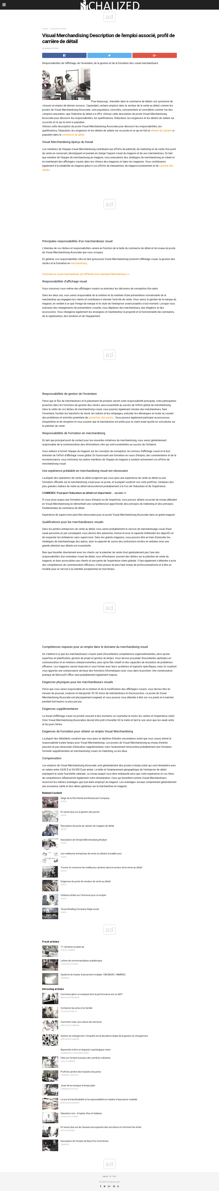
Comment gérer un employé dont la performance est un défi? (92, 994)
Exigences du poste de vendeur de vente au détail (85, 881)
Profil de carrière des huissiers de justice (81, 1071)
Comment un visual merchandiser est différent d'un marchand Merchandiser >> (86, 274)
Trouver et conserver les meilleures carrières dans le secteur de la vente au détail (101, 867)
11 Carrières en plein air (72, 947)
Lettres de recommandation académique (81, 960)
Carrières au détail (58, 29)
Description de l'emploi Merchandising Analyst (84, 840)
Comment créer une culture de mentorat (81, 1022)
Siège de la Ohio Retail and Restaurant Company (85, 798)
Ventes (45, 29)
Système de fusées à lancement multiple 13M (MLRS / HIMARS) (93, 974)
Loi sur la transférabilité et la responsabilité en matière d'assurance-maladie (99, 1099)
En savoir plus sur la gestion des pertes (80, 812)
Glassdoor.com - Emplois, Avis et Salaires (81, 1113)
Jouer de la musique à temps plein (78, 1085)
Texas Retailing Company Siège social (80, 909)
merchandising (79, 263)
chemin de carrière (161, 130)
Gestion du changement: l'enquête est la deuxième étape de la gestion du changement (104, 1036)
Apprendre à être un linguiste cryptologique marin (86, 1049)
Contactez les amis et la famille (76, 1008)
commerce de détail (73, 134)
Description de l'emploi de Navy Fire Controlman (85, 1141)
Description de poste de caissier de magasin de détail (87, 826)
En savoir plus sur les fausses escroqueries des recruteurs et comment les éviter (101, 1127)
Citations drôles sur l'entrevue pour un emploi (83, 895)
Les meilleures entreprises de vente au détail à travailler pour (91, 853)
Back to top (109, 1176)
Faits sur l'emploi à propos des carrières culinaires (85, 1058)
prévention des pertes (101, 417)
